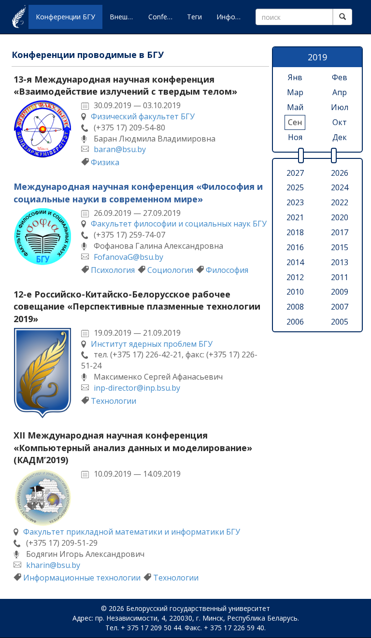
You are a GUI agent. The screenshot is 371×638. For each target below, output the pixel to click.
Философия (227, 270)
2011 (339, 277)
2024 (339, 187)
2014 (295, 262)
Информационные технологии (82, 577)
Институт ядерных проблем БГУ (152, 344)
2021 (295, 217)
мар (295, 92)
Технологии (113, 401)
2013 (339, 262)
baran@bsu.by (120, 149)
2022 (339, 202)
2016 (295, 247)
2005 (339, 321)
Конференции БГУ (65, 16)
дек (339, 137)
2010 (295, 291)
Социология (170, 270)
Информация (232, 16)
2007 (339, 306)
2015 (339, 247)
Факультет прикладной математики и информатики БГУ (131, 531)
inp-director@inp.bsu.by (137, 388)
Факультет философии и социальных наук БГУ (179, 223)
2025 (295, 187)
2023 (295, 202)
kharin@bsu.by (53, 565)
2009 (339, 291)
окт (339, 122)
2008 (295, 306)
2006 (295, 321)
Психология (113, 270)
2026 (339, 173)
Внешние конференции (125, 16)
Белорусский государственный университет (198, 608)
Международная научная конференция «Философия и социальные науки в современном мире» (138, 193)
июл (339, 107)
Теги (194, 16)
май (295, 107)
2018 (295, 232)
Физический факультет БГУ (143, 116)
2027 (295, 173)
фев (339, 77)
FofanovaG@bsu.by (128, 257)
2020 (339, 217)
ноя (295, 137)
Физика (105, 162)
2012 (295, 277)
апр (339, 92)
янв (295, 77)
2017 (339, 232)
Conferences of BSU (164, 16)
